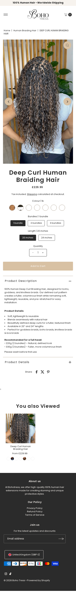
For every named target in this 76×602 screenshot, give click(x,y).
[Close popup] (70, 535)
